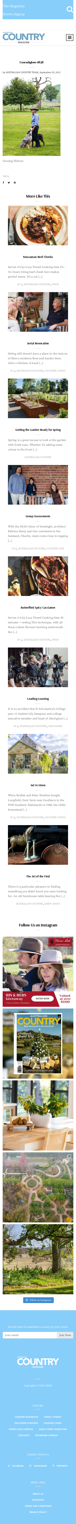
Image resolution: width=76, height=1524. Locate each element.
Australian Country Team (22, 72)
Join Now (65, 1335)
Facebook (18, 1465)
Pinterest (62, 1465)
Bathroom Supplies (46, 1435)
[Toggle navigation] (69, 37)
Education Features (26, 1423)
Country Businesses (26, 1416)
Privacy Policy (38, 1512)
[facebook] (3, 182)
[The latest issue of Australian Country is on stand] (38, 1044)
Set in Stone (38, 785)
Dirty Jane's (52, 903)
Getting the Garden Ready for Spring (37, 430)
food (55, 284)
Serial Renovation (38, 343)
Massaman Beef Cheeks (38, 257)
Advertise (38, 1499)
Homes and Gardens (21, 1429)
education (55, 726)
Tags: (6, 176)
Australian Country (36, 284)
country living (55, 370)
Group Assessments (38, 516)
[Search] (70, 10)
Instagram (40, 1465)
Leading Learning (38, 699)
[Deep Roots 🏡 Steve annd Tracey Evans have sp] (38, 1259)
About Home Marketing (53, 1429)
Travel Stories (52, 1416)
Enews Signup (14, 14)
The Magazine (14, 6)
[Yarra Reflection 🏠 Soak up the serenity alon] (38, 1187)
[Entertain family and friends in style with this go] (38, 1115)
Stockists (24, 1435)
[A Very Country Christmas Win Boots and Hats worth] (38, 972)
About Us (38, 1493)
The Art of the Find (38, 876)
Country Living (53, 1423)
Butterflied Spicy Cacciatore (38, 607)
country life (55, 548)
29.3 (19, 284)
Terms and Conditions (38, 1506)
